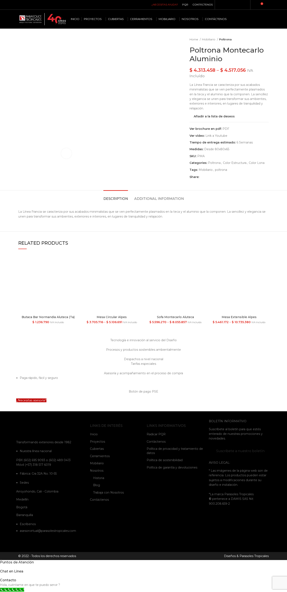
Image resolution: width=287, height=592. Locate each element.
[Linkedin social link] (240, 5)
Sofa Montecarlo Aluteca (175, 317)
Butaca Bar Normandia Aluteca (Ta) (48, 317)
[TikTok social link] (245, 5)
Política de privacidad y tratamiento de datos (175, 451)
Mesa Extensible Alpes (239, 317)
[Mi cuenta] (253, 5)
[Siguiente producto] (267, 39)
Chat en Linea (11, 571)
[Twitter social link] (207, 177)
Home (194, 39)
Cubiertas (97, 449)
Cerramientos (100, 456)
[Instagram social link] (226, 5)
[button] (31, 400)
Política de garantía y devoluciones (172, 467)
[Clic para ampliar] (66, 153)
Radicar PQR (156, 434)
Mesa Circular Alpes (112, 317)
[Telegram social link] (222, 177)
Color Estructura (234, 163)
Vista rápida (74, 260)
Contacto (8, 580)
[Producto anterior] (258, 39)
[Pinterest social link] (236, 5)
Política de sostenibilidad (165, 460)
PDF (225, 129)
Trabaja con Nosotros (108, 492)
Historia (98, 478)
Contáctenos (99, 500)
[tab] (115, 196)
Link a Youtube (216, 136)
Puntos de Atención (17, 562)
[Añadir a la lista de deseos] (74, 270)
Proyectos (97, 441)
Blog (96, 485)
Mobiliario (209, 39)
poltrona (221, 170)
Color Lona (257, 163)
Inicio (94, 434)
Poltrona (225, 39)
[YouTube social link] (231, 5)
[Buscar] (268, 5)
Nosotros (96, 471)
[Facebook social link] (221, 5)
